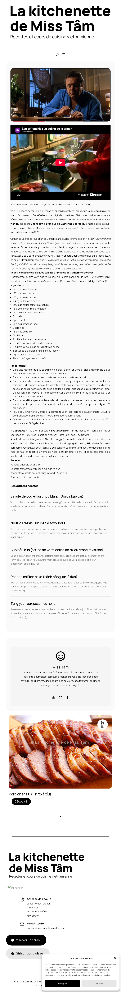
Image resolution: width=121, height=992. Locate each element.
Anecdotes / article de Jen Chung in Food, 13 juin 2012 (38, 473)
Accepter (62, 983)
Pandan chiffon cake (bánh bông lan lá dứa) (43, 576)
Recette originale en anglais (25, 464)
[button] (115, 958)
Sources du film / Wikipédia (24, 477)
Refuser (99, 983)
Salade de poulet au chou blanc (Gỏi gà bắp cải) (46, 496)
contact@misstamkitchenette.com (45, 928)
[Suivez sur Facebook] (68, 698)
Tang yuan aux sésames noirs (32, 603)
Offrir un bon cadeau (29, 953)
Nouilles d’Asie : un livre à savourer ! (37, 523)
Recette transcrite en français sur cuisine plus (35, 468)
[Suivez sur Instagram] (60, 698)
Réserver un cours (27, 940)
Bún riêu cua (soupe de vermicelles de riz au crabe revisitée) (56, 549)
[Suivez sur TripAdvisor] (53, 698)
